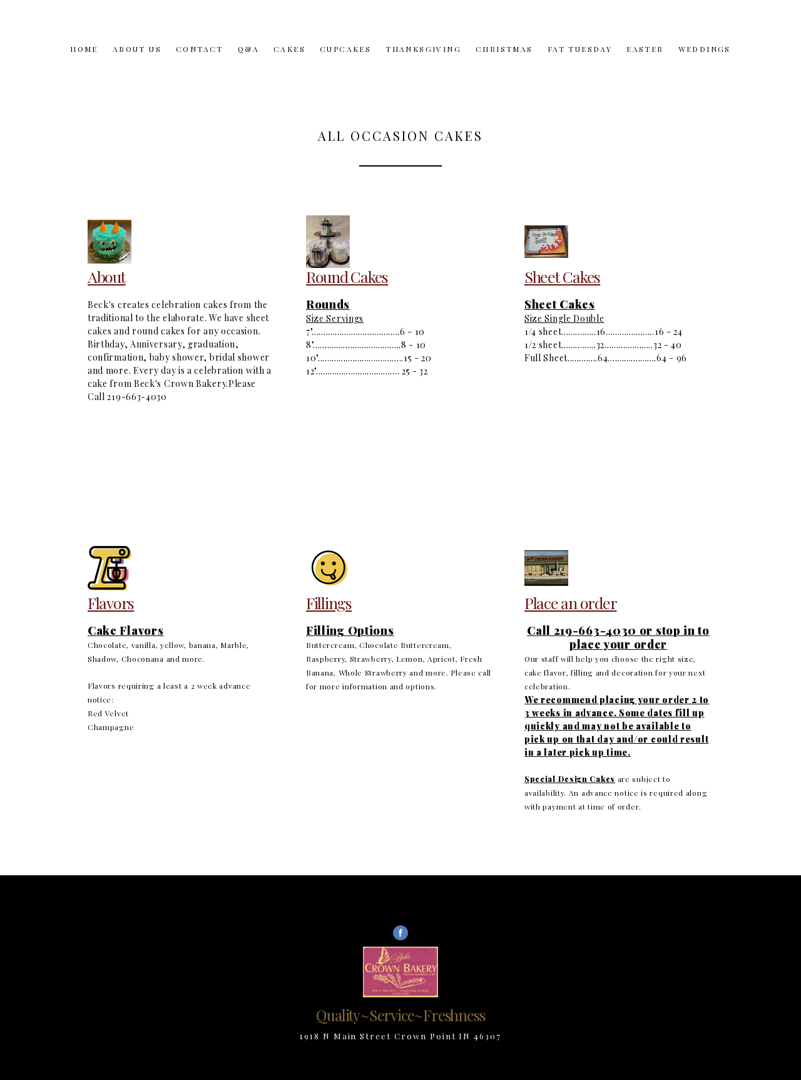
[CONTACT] (200, 62)
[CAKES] (289, 62)
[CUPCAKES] (345, 62)
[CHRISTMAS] (504, 62)
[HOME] (84, 62)
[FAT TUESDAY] (579, 62)
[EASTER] (645, 62)
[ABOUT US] (137, 62)
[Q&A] (248, 62)
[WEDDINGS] (704, 62)
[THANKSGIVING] (423, 62)
